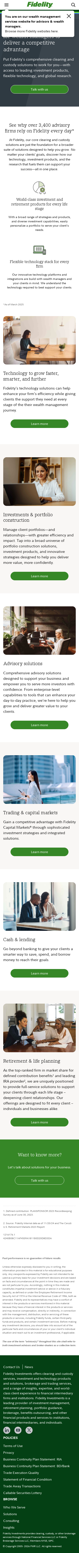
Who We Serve (14, 1507)
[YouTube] (17, 1430)
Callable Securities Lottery (22, 1493)
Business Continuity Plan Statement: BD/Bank (36, 1466)
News (29, 1367)
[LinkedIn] (6, 1430)
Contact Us (11, 1367)
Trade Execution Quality (21, 1472)
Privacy (8, 1452)
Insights (8, 1527)
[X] (29, 1430)
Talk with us (39, 89)
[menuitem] (6, 5)
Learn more (39, 423)
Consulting (11, 1520)
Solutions (10, 1514)
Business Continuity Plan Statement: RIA (32, 1459)
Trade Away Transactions (22, 1486)
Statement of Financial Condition (27, 1479)
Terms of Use (13, 1446)
